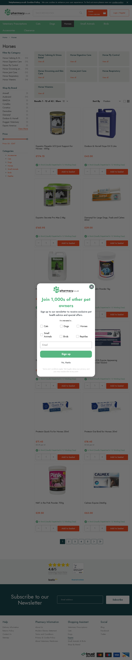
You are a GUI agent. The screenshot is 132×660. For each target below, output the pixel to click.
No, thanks (66, 362)
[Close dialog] (91, 286)
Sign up (66, 354)
